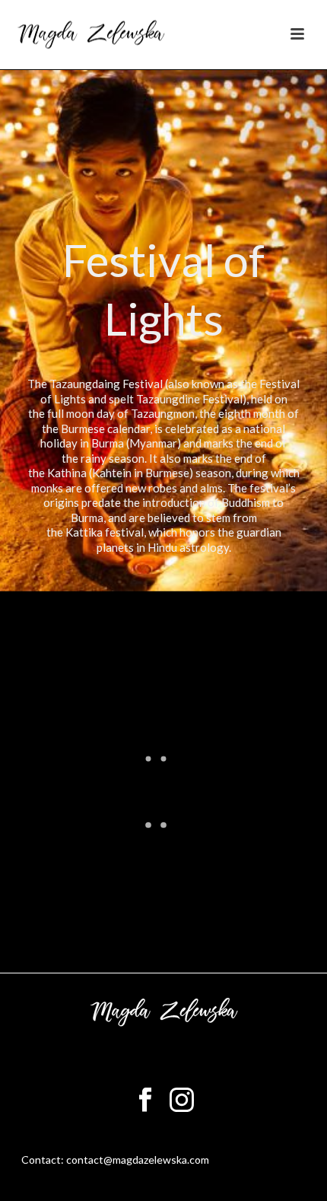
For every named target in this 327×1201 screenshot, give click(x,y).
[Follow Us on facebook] (145, 1100)
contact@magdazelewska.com (137, 1159)
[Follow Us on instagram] (182, 1100)
